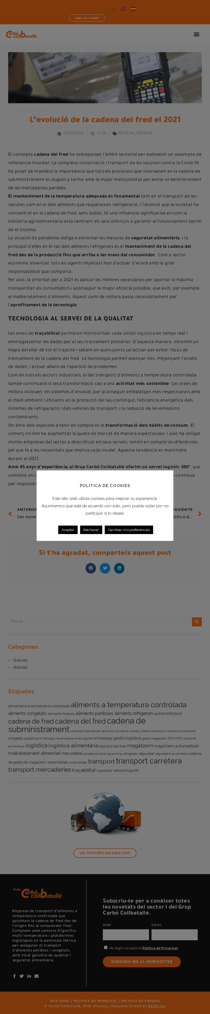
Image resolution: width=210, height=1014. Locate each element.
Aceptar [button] (68, 530)
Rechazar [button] (91, 530)
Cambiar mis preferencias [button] (129, 530)
